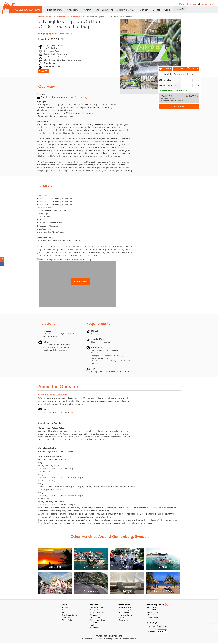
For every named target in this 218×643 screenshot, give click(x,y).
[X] (150, 622)
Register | (205, 4)
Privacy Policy (67, 620)
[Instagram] (153, 622)
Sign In (213, 4)
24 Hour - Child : (168, 85)
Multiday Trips (95, 615)
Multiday (143, 9)
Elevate (156, 9)
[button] (2, 259)
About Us (65, 607)
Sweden (50, 16)
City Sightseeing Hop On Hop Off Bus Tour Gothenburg (110, 16)
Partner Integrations (126, 610)
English (161, 631)
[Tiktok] (156, 622)
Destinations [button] (53, 9)
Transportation (96, 610)
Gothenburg (77, 16)
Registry (93, 625)
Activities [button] (71, 9)
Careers (121, 617)
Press (64, 610)
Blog (64, 612)
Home (42, 16)
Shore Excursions (104, 9)
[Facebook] (148, 622)
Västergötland (63, 16)
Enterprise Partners (125, 615)
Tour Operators (124, 612)
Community (123, 620)
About (167, 9)
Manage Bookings (97, 620)
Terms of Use (67, 617)
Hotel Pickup (95, 617)
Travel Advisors (124, 607)
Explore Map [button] (80, 281)
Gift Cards (94, 622)
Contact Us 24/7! (153, 617)
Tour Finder (95, 627)
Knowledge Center (69, 615)
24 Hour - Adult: (165, 80)
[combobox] (162, 631)
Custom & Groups (126, 9)
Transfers (87, 9)
